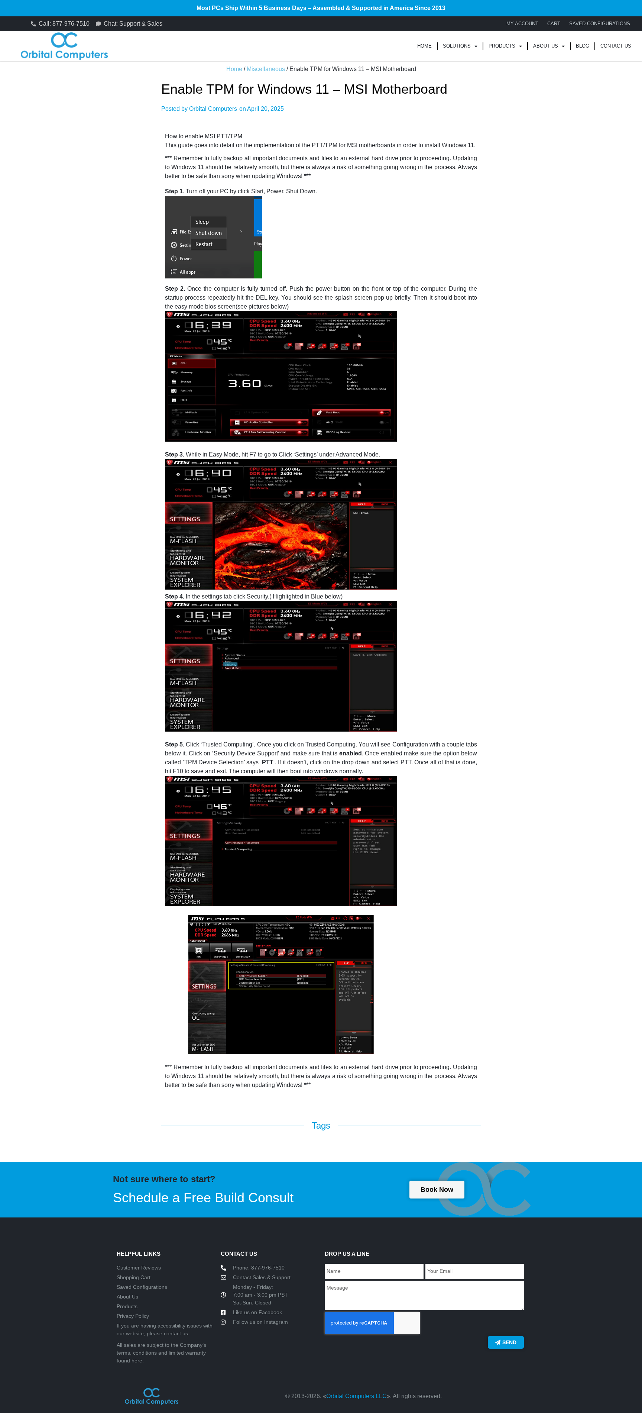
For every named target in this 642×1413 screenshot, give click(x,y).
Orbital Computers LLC (356, 1396)
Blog (582, 46)
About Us (545, 46)
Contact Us (615, 46)
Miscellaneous (266, 69)
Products (502, 46)
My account (522, 23)
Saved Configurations (599, 23)
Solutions (457, 46)
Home (424, 46)
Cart (553, 23)
